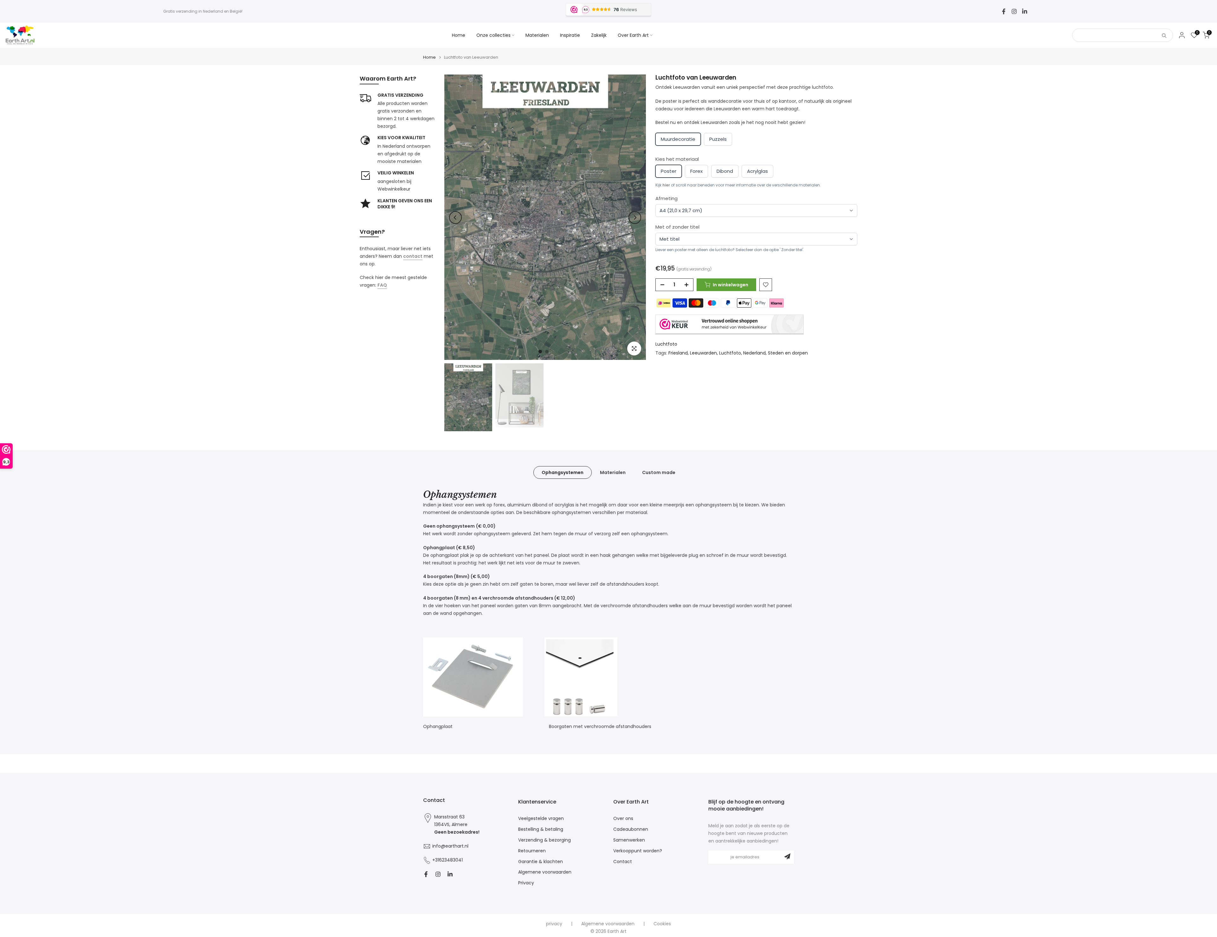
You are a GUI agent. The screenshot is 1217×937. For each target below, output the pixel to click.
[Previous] (455, 217)
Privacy (526, 883)
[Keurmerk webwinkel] (729, 324)
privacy (554, 924)
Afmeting (666, 198)
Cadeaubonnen (630, 829)
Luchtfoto (666, 344)
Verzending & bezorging (544, 840)
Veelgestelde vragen (541, 819)
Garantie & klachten (540, 862)
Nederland (754, 353)
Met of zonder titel (677, 227)
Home (458, 35)
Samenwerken (629, 840)
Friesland (678, 353)
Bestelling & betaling (540, 829)
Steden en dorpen (788, 353)
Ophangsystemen (562, 472)
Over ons (623, 819)
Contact (622, 862)
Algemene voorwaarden (544, 872)
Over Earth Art (633, 35)
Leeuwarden (703, 353)
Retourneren (532, 851)
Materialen (537, 35)
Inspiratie (570, 35)
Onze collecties (493, 35)
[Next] (634, 217)
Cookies (662, 924)
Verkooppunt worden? (637, 851)
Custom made (658, 472)
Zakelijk (599, 35)
